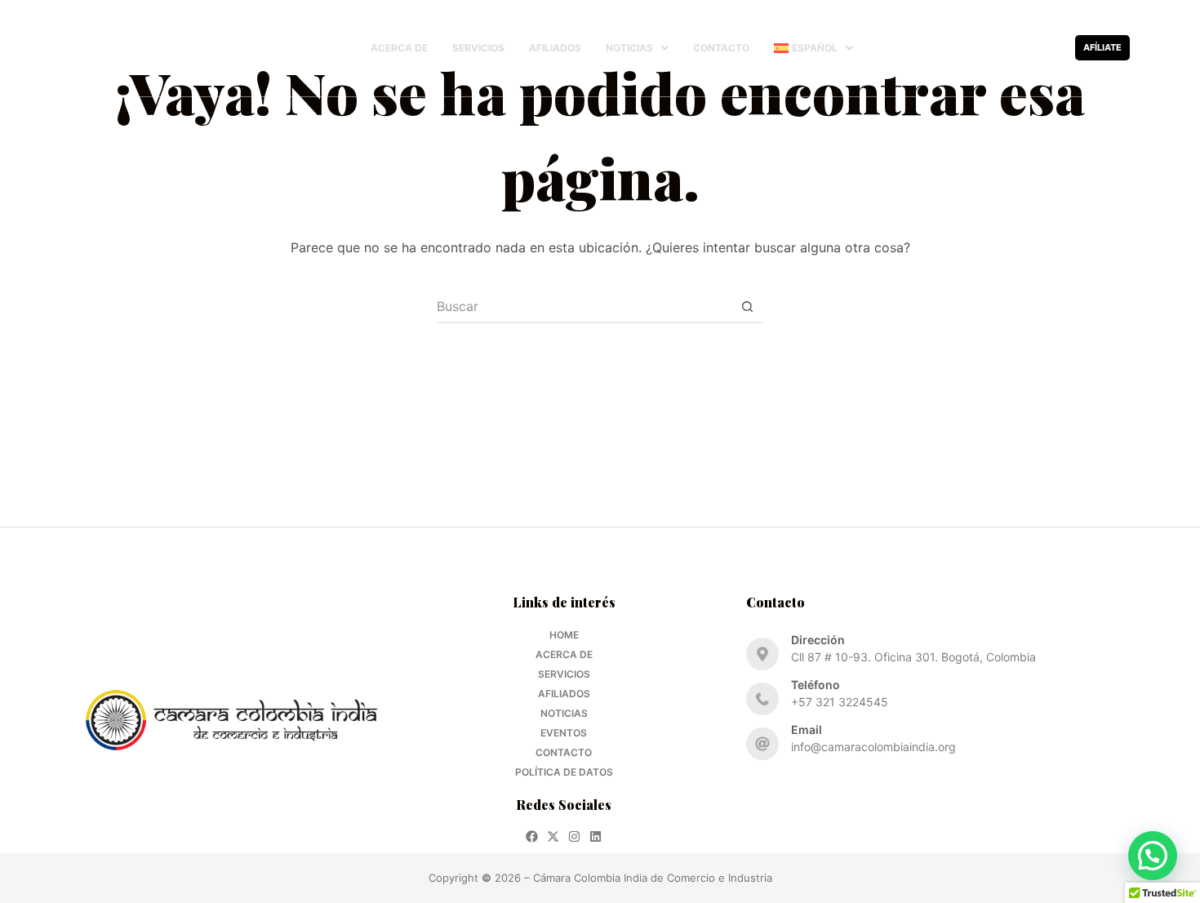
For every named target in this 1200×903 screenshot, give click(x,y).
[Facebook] (986, 47)
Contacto (721, 48)
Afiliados (555, 48)
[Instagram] (1029, 47)
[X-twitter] (1007, 47)
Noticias (629, 48)
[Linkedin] (1050, 47)
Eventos (563, 733)
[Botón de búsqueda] (747, 307)
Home (564, 635)
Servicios (478, 48)
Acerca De (399, 48)
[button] (637, 48)
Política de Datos (564, 772)
